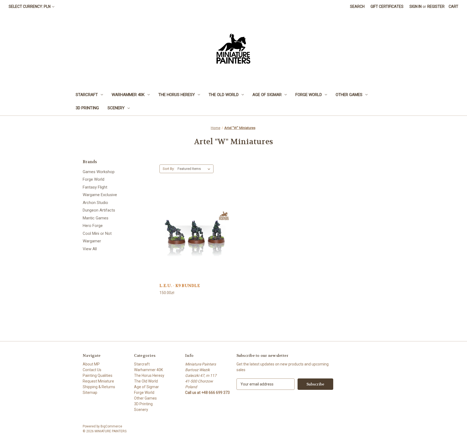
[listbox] (195, 169)
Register (436, 6)
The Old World (224, 94)
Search (357, 6)
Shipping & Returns (99, 387)
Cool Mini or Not (97, 233)
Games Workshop (99, 171)
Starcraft (87, 94)
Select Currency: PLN (30, 6)
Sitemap (90, 392)
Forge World (308, 94)
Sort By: (169, 169)
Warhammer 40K (128, 94)
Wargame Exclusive (100, 194)
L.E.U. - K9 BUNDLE (179, 285)
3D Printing (87, 108)
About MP (91, 364)
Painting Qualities (97, 375)
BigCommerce (111, 426)
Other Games (349, 94)
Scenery (116, 108)
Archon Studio (95, 202)
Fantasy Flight (95, 187)
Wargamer (92, 241)
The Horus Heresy (176, 94)
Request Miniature (98, 381)
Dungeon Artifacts (99, 210)
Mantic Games (95, 218)
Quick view (195, 233)
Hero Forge (93, 225)
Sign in (415, 6)
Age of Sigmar (267, 94)
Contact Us (92, 370)
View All (90, 248)
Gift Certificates (387, 6)
